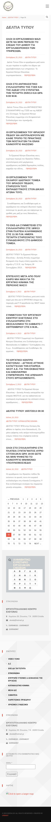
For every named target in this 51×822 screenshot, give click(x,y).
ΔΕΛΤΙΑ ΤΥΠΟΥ (13, 17)
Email (9, 763)
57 (14, 535)
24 (25, 512)
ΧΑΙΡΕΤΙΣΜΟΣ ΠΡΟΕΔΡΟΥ (19, 700)
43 (14, 526)
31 (25, 517)
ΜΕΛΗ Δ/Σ (12, 690)
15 (14, 508)
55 (40, 530)
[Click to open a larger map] (20, 794)
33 (35, 517)
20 (40, 508)
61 (35, 535)
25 (30, 512)
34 (40, 517)
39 (30, 521)
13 (42, 504)
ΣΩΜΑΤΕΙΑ (12, 695)
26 (35, 512)
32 (30, 517)
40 (35, 521)
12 (37, 504)
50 (14, 530)
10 (26, 504)
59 (25, 535)
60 (30, 535)
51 (19, 530)
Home (4, 17)
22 (14, 512)
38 (25, 521)
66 (25, 539)
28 (9, 517)
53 (30, 530)
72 (19, 544)
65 (19, 539)
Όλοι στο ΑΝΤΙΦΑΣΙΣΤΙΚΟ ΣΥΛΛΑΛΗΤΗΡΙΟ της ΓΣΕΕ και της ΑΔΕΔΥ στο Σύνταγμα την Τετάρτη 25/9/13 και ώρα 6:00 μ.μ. (24, 90)
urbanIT (5, 815)
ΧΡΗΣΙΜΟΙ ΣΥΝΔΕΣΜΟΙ (18, 705)
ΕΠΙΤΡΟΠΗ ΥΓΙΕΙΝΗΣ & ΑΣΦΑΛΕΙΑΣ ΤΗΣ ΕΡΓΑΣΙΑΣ (25, 679)
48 (40, 526)
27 (40, 512)
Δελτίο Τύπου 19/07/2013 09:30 (25, 411)
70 (9, 544)
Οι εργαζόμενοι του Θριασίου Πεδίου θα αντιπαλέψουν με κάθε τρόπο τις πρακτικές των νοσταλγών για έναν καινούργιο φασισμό (25, 138)
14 (9, 508)
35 (9, 521)
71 (14, 544)
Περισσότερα (29, 75)
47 (35, 526)
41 (40, 521)
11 (31, 504)
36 (14, 521)
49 (9, 530)
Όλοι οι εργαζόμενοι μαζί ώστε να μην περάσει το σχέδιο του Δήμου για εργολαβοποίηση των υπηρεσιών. (23, 45)
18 (30, 508)
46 (30, 526)
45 (25, 526)
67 (30, 539)
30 (19, 517)
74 (30, 544)
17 (25, 508)
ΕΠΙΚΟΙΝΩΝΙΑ (14, 673)
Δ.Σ (9, 664)
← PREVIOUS (13, 499)
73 (25, 544)
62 (40, 535)
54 (35, 530)
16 (19, 508)
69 (40, 539)
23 (19, 512)
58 (19, 535)
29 (14, 517)
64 (14, 539)
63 (9, 539)
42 (9, 526)
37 (19, 521)
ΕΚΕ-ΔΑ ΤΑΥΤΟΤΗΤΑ (17, 669)
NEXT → (37, 544)
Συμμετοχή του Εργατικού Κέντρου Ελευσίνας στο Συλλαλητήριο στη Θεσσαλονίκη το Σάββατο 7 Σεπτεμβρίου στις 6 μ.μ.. (24, 321)
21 (9, 512)
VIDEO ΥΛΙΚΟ (14, 659)
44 (19, 526)
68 (35, 539)
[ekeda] (8, 6)
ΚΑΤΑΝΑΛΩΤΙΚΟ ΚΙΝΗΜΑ (27, 421)
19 (35, 508)
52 (25, 530)
